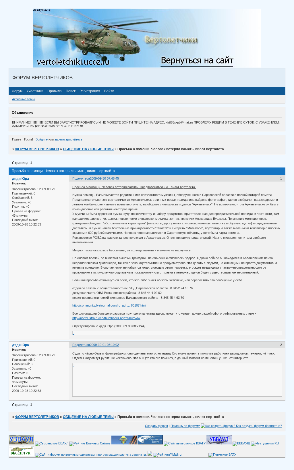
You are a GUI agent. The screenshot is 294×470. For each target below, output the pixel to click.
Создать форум (156, 425)
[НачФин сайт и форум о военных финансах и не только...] (91, 454)
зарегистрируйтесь (68, 139)
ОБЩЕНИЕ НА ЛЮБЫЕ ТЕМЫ (88, 149)
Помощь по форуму (185, 425)
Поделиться (81, 178)
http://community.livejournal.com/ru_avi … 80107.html (109, 305)
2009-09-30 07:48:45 (104, 178)
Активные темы (23, 99)
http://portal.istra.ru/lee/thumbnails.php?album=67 (106, 318)
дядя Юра (20, 179)
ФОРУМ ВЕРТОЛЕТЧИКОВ (37, 149)
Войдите (42, 139)
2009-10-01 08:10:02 (104, 344)
